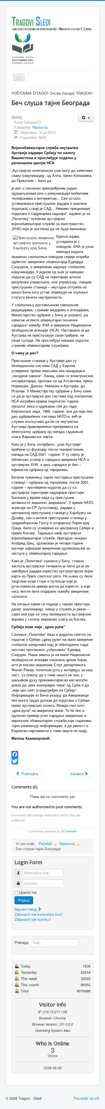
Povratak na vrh (86, 1098)
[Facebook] (52, 754)
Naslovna (40, 127)
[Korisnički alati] (86, 118)
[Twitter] (52, 761)
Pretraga (21, 942)
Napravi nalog (26, 909)
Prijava (23, 900)
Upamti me (28, 892)
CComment (68, 831)
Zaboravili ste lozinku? (33, 919)
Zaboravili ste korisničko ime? (39, 914)
